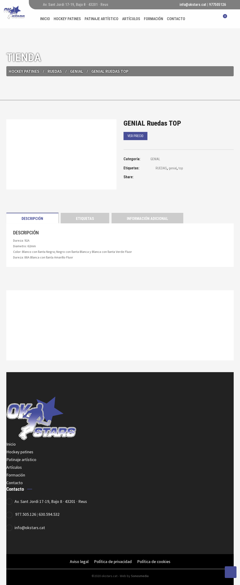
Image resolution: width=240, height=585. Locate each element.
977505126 (217, 4)
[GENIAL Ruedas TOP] (152, 177)
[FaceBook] (13, 543)
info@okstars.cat (193, 4)
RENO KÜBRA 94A (120, 338)
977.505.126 (25, 514)
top (181, 168)
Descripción (32, 218)
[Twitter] (25, 543)
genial (173, 168)
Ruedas (55, 71)
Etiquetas (85, 218)
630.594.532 (49, 514)
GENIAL (76, 71)
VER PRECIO (135, 136)
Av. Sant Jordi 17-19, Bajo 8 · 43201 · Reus (51, 501)
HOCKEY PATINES (24, 71)
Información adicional (147, 218)
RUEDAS (161, 168)
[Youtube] (51, 543)
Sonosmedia (140, 576)
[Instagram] (38, 543)
